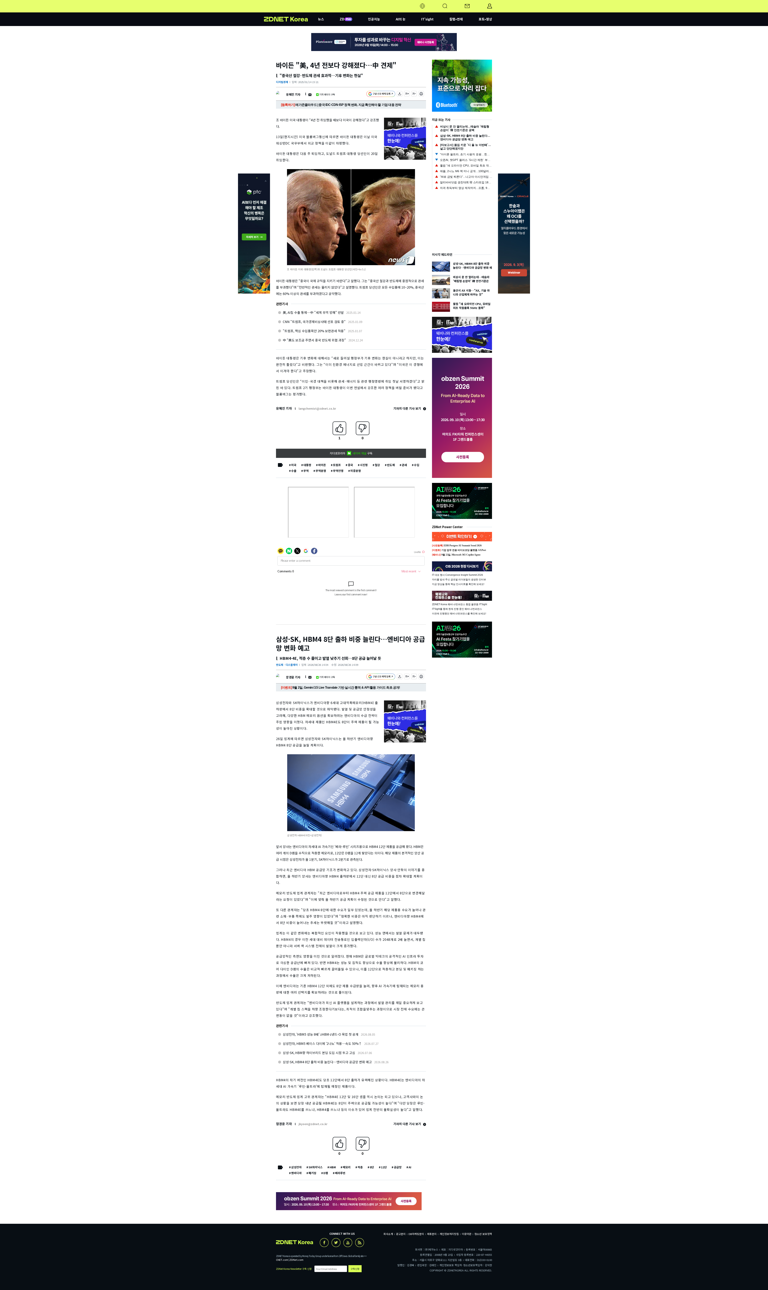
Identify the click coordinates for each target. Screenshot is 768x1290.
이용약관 (466, 1234)
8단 (372, 1167)
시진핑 (364, 465)
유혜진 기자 (293, 94)
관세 (404, 465)
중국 (350, 465)
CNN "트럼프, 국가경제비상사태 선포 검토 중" (314, 321)
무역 (306, 471)
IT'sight (427, 19)
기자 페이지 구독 (327, 94)
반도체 (391, 465)
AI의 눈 (401, 19)
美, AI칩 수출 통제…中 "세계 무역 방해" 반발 (313, 312)
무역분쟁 (321, 471)
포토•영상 (485, 19)
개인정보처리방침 (449, 1234)
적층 (360, 1167)
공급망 (398, 1167)
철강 (377, 465)
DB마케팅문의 (416, 1234)
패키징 (312, 1173)
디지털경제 (282, 82)
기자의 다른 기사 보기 (407, 408)
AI (410, 1167)
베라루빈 (340, 1173)
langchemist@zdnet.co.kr (317, 408)
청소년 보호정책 (483, 1234)
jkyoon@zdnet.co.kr (313, 1124)
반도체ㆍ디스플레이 (287, 665)
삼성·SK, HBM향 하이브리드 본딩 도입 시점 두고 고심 (319, 1052)
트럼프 (337, 465)
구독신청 (355, 1268)
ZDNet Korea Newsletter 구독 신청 (294, 1268)
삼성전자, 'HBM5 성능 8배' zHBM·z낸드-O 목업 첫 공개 (320, 1034)
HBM (333, 1167)
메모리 (347, 1167)
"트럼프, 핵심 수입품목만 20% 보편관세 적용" (314, 330)
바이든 (322, 465)
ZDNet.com (296, 1260)
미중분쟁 (355, 471)
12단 (384, 1167)
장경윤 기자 (293, 677)
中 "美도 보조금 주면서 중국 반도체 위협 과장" (314, 340)
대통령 (307, 465)
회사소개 (388, 1234)
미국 (293, 465)
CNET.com (282, 1260)
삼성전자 (296, 1167)
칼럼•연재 (456, 19)
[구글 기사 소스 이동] (380, 94)
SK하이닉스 (316, 1167)
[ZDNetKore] (291, 11)
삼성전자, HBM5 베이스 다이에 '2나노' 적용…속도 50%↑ (322, 1043)
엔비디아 (296, 1173)
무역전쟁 (338, 471)
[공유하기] (399, 94)
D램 (325, 1173)
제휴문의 (432, 1234)
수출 (293, 471)
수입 (416, 465)
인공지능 (374, 19)
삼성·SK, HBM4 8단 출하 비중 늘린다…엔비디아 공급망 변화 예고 (327, 1061)
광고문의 (401, 1234)
